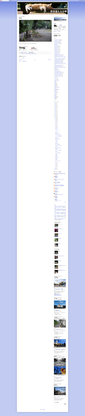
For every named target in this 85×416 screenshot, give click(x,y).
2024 (55, 105)
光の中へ (60, 243)
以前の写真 (32, 53)
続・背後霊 (56, 157)
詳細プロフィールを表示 (57, 31)
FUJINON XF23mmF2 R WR (58, 61)
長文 (55, 93)
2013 (55, 118)
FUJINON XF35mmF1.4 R (58, 62)
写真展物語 (56, 89)
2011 (55, 169)
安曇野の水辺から (57, 191)
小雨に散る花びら (57, 138)
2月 (55, 165)
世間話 (56, 156)
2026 (55, 103)
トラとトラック (57, 129)
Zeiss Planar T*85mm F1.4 (58, 76)
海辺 (55, 81)
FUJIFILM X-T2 (57, 50)
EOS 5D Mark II (29, 53)
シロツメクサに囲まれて (58, 150)
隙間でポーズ (57, 143)
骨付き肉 (56, 127)
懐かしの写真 (56, 174)
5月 (55, 162)
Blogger (44, 409)
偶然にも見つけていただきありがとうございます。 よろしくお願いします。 (60, 219)
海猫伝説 (56, 199)
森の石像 (60, 238)
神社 (55, 91)
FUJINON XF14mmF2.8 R (58, 55)
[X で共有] (30, 52)
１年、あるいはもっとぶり (58, 200)
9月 (55, 122)
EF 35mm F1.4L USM (57, 40)
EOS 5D (56, 44)
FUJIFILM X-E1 (57, 47)
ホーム (35, 59)
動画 (55, 95)
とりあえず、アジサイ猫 (58, 145)
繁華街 (55, 97)
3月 (55, 164)
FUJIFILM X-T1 (57, 49)
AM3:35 (56, 151)
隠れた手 (56, 137)
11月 (56, 120)
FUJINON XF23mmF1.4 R (58, 60)
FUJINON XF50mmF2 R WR (58, 65)
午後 (55, 84)
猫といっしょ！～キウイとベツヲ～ (59, 179)
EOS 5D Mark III (57, 46)
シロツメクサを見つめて (58, 136)
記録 (55, 82)
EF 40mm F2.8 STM (57, 41)
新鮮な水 (56, 149)
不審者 (56, 159)
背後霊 (56, 158)
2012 (55, 168)
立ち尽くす (60, 233)
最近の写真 (56, 87)
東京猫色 (56, 196)
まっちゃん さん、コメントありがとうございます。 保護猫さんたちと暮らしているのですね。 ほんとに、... (60, 213)
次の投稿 (20, 59)
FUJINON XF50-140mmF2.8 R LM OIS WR (60, 63)
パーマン (56, 130)
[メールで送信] (29, 52)
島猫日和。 (56, 176)
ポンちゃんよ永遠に (58, 152)
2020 (55, 110)
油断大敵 (60, 260)
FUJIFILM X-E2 (57, 48)
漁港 (55, 83)
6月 (55, 126)
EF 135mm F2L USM (57, 39)
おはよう (56, 142)
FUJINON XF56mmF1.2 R (58, 66)
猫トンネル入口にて (58, 160)
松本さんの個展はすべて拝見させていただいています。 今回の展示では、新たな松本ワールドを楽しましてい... (60, 210)
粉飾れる (56, 128)
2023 (55, 106)
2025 (55, 104)
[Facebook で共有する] (31, 52)
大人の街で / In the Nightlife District (59, 194)
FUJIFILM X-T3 (57, 51)
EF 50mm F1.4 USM (57, 42)
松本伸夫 (22, 52)
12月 (56, 119)
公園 (35, 53)
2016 (55, 114)
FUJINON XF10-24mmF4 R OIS (59, 54)
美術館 (55, 98)
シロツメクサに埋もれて (58, 135)
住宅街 (55, 90)
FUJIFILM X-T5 (57, 52)
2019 (55, 111)
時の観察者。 (56, 197)
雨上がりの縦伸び (57, 144)
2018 (55, 112)
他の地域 (56, 92)
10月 (56, 121)
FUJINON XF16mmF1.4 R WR (59, 59)
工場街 (55, 86)
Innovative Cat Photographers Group (60, 173)
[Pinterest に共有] (32, 52)
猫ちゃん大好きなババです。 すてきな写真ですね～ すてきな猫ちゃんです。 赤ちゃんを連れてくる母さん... (60, 216)
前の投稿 (49, 59)
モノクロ (56, 79)
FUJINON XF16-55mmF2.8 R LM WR (59, 58)
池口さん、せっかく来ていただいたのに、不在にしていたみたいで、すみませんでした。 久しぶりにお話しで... (60, 207)
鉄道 (55, 94)
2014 (55, 117)
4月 (55, 163)
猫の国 (55, 96)
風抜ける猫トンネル (58, 134)
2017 (55, 113)
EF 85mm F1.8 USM (24, 53)
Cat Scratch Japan (57, 182)
